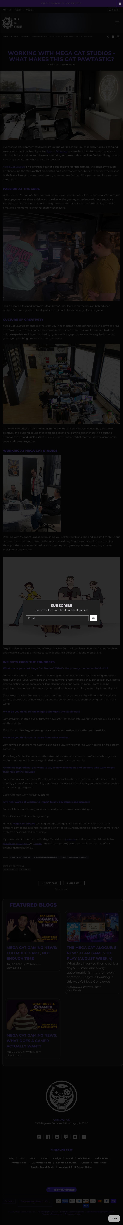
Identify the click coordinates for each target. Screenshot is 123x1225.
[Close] (120, 3)
